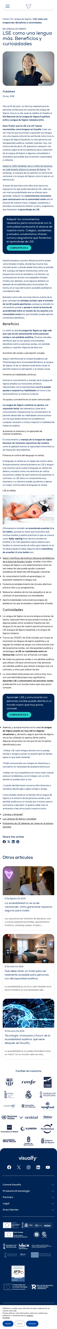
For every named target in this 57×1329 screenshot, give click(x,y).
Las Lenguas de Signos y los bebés (19, 819)
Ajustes (19, 1324)
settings (30, 1315)
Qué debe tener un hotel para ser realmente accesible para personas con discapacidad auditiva (27, 975)
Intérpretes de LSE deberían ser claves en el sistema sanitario (28, 825)
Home (6, 19)
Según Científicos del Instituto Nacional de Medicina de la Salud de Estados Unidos (28, 560)
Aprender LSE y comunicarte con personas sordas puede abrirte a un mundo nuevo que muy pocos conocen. (29, 703)
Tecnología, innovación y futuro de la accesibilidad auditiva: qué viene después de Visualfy (27, 1039)
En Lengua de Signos (21, 19)
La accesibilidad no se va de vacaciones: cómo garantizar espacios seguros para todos (28, 907)
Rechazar (32, 1324)
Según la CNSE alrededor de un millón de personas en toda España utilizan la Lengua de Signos (27, 168)
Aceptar (8, 1324)
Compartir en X (19, 247)
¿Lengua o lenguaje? (13, 814)
